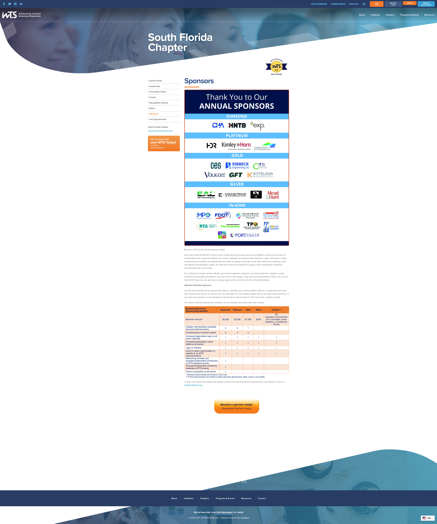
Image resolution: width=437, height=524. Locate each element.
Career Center (338, 4)
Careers (262, 498)
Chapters (390, 14)
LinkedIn (21, 4)
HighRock (244, 517)
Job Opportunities (158, 119)
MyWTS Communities (426, 4)
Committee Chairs (158, 91)
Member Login (393, 4)
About (362, 14)
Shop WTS (353, 4)
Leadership (155, 86)
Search (364, 5)
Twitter (9, 4)
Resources (430, 14)
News (152, 108)
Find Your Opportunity (163, 143)
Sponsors (154, 113)
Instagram (15, 4)
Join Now (377, 4)
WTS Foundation (319, 4)
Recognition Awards (159, 102)
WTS (21, 15)
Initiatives (375, 14)
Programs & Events (409, 14)
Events (153, 97)
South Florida (156, 80)
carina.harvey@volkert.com (160, 130)
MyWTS (410, 3)
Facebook (4, 4)
